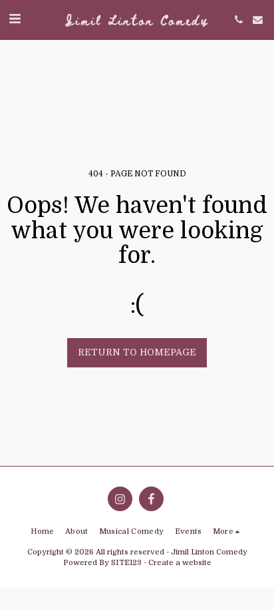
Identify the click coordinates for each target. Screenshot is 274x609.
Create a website (179, 562)
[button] (14, 19)
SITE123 (126, 562)
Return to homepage (137, 352)
